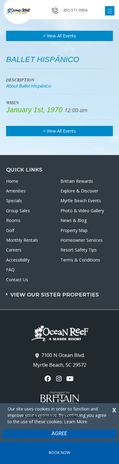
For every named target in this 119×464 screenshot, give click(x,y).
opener (109, 11)
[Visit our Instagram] (59, 379)
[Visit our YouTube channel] (70, 379)
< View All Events (59, 36)
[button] (60, 291)
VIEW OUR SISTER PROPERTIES (54, 295)
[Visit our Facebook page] (48, 379)
